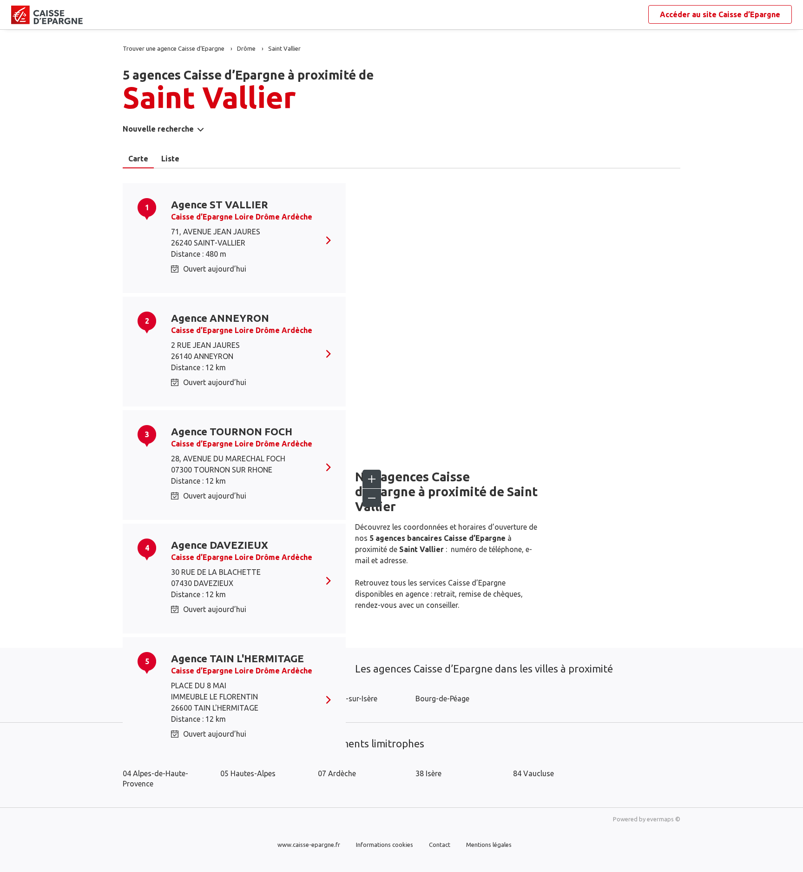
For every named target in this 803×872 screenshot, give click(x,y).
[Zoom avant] (371, 479)
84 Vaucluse (533, 773)
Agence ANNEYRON (220, 318)
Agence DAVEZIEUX (219, 545)
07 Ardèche (337, 773)
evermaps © (663, 819)
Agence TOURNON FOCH (231, 431)
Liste (170, 158)
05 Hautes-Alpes (248, 773)
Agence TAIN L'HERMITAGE (237, 658)
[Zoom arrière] (371, 497)
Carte (138, 158)
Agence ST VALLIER (219, 204)
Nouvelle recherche (158, 129)
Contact (439, 844)
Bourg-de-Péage (442, 698)
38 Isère (428, 773)
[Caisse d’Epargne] (18, 15)
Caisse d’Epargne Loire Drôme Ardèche (241, 217)
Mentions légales (489, 844)
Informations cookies (384, 844)
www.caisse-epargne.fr (308, 844)
